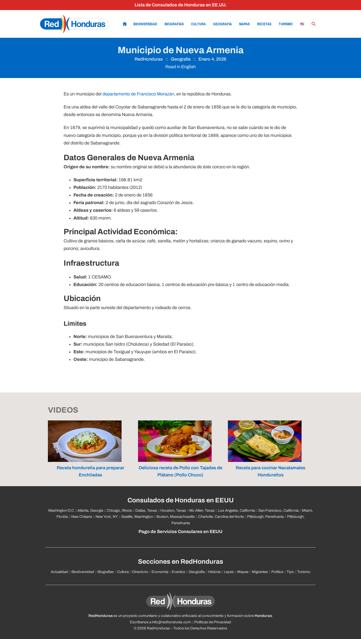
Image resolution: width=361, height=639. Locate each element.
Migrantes (260, 572)
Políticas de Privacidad (212, 622)
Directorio (140, 572)
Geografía (222, 23)
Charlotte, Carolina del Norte (221, 517)
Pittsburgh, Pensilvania (265, 517)
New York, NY (107, 517)
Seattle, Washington (137, 517)
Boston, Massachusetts (175, 517)
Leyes (229, 572)
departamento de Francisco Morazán (138, 93)
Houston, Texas (173, 510)
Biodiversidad (145, 23)
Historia (214, 572)
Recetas (264, 23)
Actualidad (59, 572)
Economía (160, 572)
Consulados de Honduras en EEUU (180, 500)
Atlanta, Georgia (90, 510)
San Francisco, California (278, 510)
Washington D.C (61, 510)
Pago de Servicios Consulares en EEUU (180, 531)
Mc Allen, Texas (202, 510)
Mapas (244, 23)
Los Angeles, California (236, 510)
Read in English (180, 66)
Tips (290, 572)
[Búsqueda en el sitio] (313, 24)
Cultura (198, 23)
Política (277, 572)
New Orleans (81, 517)
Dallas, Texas (146, 510)
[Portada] (74, 24)
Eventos (178, 572)
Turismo (286, 23)
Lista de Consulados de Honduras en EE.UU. (181, 4)
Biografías (174, 23)
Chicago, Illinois (119, 510)
